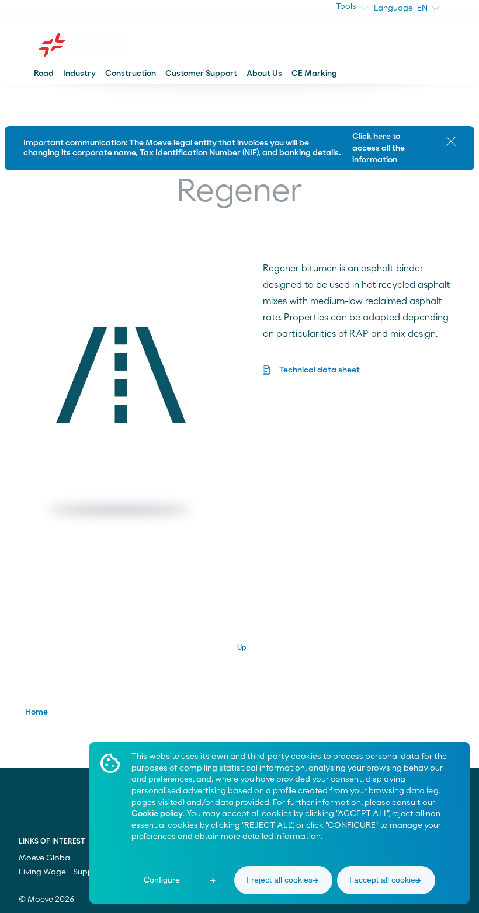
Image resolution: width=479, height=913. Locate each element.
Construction (130, 73)
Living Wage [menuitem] (42, 872)
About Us (264, 73)
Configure (162, 879)
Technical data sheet (319, 370)
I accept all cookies (384, 879)
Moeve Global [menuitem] (46, 858)
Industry (79, 73)
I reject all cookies (280, 879)
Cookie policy (157, 814)
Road (44, 73)
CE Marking (314, 73)
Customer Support (201, 73)
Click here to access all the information (378, 148)
